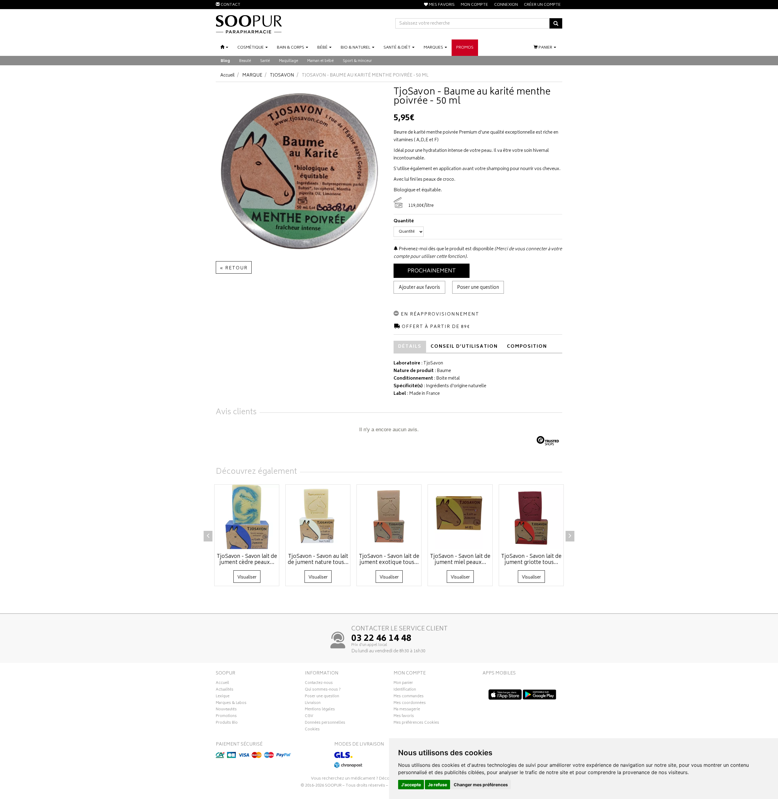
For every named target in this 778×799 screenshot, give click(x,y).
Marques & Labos (231, 703)
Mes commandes (409, 697)
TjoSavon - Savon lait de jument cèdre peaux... (247, 559)
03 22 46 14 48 (381, 639)
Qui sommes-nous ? (323, 690)
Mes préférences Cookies (416, 723)
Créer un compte (542, 5)
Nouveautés (226, 710)
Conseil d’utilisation (464, 346)
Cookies (312, 730)
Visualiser (246, 577)
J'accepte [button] (411, 784)
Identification (405, 690)
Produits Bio (227, 723)
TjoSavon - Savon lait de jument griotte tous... (531, 559)
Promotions (226, 716)
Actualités (224, 690)
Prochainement (432, 271)
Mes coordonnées (410, 703)
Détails (410, 346)
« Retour (234, 268)
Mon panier (403, 683)
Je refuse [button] (437, 784)
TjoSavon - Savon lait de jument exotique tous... (389, 559)
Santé (265, 61)
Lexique (222, 697)
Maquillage (288, 61)
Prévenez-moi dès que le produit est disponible (446, 249)
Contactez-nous (319, 683)
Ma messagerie (407, 710)
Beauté (245, 61)
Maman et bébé (320, 61)
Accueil (227, 75)
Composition (527, 346)
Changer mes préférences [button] (481, 784)
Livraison (313, 703)
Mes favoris (404, 716)
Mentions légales (320, 710)
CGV (309, 716)
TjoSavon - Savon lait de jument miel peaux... (460, 559)
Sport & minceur (357, 61)
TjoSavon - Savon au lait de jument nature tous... (318, 559)
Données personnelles (325, 723)
